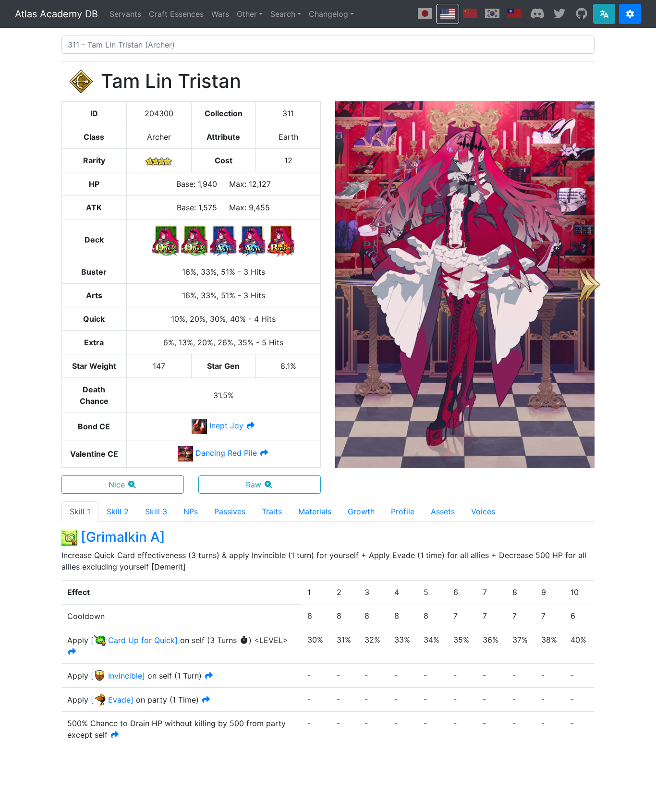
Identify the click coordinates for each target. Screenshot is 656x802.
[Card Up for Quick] (134, 640)
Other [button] (247, 14)
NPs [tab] (190, 511)
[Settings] (630, 14)
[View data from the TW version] (514, 13)
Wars (220, 14)
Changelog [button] (328, 14)
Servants (125, 14)
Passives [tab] (229, 511)
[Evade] (112, 700)
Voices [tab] (483, 511)
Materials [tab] (314, 511)
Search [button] (282, 14)
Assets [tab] (443, 511)
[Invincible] (118, 675)
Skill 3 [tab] (156, 511)
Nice (117, 484)
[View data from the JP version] (425, 13)
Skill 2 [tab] (118, 511)
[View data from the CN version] (470, 13)
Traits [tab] (272, 511)
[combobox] (328, 45)
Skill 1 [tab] (80, 511)
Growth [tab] (361, 511)
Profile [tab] (402, 511)
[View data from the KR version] (492, 13)
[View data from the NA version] (447, 14)
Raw (253, 484)
